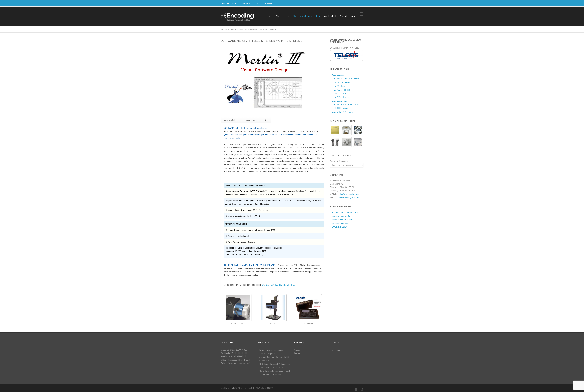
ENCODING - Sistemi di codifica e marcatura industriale (241, 29)
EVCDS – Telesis (341, 97)
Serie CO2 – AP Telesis (342, 112)
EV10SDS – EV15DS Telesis (346, 79)
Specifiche (250, 120)
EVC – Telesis (340, 93)
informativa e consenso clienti (345, 212)
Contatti (343, 16)
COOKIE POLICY (340, 227)
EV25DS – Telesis (342, 82)
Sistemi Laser (282, 16)
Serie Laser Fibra (339, 101)
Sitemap (297, 353)
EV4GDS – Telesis (342, 90)
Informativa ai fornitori (341, 216)
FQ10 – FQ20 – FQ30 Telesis (347, 104)
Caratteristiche (230, 120)
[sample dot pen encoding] (358, 142)
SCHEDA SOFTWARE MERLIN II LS (278, 285)
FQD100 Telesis (341, 108)
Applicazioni (330, 16)
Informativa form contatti (342, 219)
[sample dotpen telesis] (347, 142)
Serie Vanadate (338, 75)
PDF (266, 120)
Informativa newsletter (341, 223)
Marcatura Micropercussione (306, 16)
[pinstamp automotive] (358, 130)
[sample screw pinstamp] (335, 142)
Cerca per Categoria (339, 161)
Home (269, 16)
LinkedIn (354, 388)
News (353, 16)
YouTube (360, 388)
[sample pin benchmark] (335, 130)
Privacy (297, 350)
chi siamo (336, 350)
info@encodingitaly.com (263, 3)
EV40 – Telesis (340, 86)
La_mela (231, 388)
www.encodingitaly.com (349, 197)
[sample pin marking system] (347, 130)
